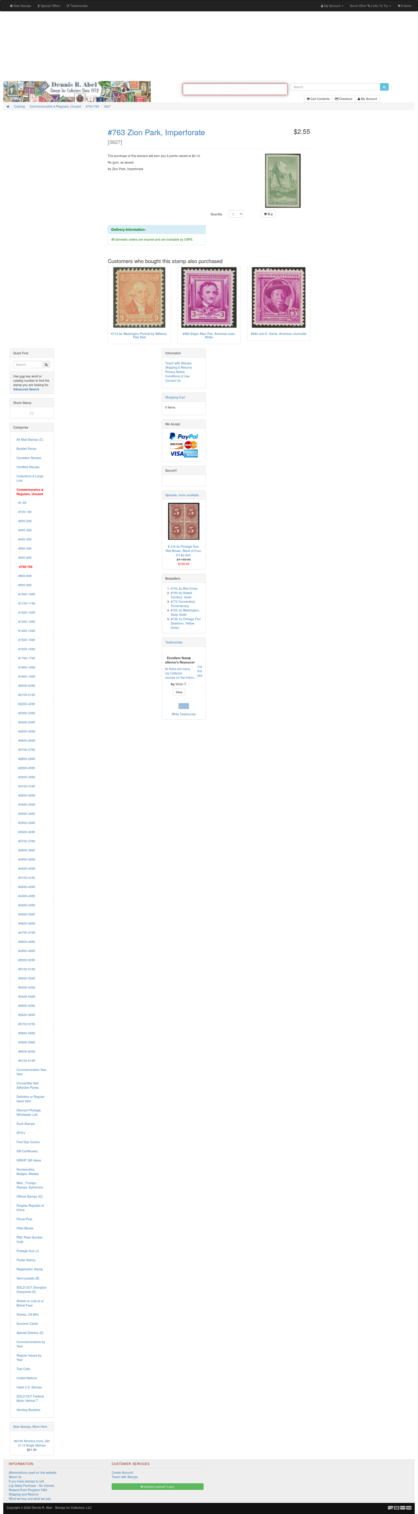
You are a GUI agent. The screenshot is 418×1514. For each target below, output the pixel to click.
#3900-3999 (26, 859)
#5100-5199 (26, 969)
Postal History (26, 1260)
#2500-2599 (26, 731)
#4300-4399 (26, 896)
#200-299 (24, 521)
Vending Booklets (28, 1410)
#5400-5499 (26, 996)
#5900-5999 (26, 1042)
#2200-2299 (26, 704)
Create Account (122, 1472)
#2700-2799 (26, 749)
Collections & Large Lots (30, 478)
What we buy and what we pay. (30, 1498)
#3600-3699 (26, 832)
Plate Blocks (25, 1228)
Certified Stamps (28, 467)
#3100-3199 (26, 786)
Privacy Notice (175, 372)
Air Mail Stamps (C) (30, 439)
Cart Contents (320, 98)
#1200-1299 (26, 612)
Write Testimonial (184, 714)
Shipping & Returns (178, 367)
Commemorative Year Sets (32, 1071)
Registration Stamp (30, 1269)
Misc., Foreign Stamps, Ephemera (30, 1185)
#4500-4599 (26, 914)
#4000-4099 (26, 868)
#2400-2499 (26, 722)
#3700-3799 (26, 841)
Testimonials (173, 642)
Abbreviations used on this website (32, 1472)
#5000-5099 (26, 960)
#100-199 (24, 512)
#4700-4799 (26, 932)
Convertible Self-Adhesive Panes (28, 1085)
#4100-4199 (26, 877)
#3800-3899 (26, 850)
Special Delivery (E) (30, 1332)
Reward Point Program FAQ (28, 1490)
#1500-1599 (26, 640)
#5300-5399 (26, 987)
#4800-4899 (26, 941)
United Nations (27, 1378)
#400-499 (24, 539)
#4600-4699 (26, 923)
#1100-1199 (26, 603)
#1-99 (21, 502)
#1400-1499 (26, 630)
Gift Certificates (27, 1151)
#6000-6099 (26, 1051)
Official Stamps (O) (30, 1196)
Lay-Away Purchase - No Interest (31, 1485)
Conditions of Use (177, 376)
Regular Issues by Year (29, 1357)
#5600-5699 (26, 1015)
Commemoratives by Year (31, 1344)
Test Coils (23, 1369)
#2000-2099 (26, 685)
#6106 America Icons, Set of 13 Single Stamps (32, 1443)
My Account (368, 98)
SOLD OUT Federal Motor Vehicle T (30, 1398)
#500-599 (24, 548)
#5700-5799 (26, 1024)
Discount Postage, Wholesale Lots (29, 1112)
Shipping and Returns (24, 1494)
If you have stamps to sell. (27, 1481)
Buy (270, 214)
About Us (15, 1477)
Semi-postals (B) (28, 1278)
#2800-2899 (26, 758)
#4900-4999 (26, 951)
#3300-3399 (26, 804)
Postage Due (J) (28, 1251)
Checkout (345, 98)
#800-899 (24, 576)
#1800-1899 (26, 667)
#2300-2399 (26, 713)
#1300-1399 (26, 621)
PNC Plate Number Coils (30, 1239)
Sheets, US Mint (28, 1314)
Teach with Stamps (178, 363)
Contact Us (172, 380)
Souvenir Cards (27, 1323)
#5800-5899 (26, 1033)
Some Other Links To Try (369, 5)
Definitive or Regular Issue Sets (31, 1098)
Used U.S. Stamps (29, 1387)
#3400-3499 (26, 813)
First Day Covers (28, 1142)
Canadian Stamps (29, 458)
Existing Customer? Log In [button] (159, 1486)
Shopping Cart (175, 397)
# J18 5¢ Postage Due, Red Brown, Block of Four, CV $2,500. (184, 550)
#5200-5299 (26, 978)
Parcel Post (24, 1219)
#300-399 (24, 530)
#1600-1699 (26, 649)
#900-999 (24, 585)
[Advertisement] (209, 46)
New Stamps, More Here (30, 1426)
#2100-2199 (26, 694)
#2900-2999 (26, 768)
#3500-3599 (26, 822)
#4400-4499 (26, 905)
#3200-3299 (26, 795)
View (183, 690)
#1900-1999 (26, 676)
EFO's (21, 1133)
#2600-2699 (26, 740)
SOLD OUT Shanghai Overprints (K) (31, 1289)
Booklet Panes (26, 448)
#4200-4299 (26, 886)
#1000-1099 (26, 594)
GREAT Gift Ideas (29, 1160)
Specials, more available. (182, 495)
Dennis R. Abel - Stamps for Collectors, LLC (62, 1507)
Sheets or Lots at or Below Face (30, 1303)
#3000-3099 (26, 777)
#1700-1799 (26, 658)
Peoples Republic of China (30, 1207)
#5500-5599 (26, 1005)
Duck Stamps (26, 1123)
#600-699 (24, 557)
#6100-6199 (26, 1060)
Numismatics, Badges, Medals (28, 1171)
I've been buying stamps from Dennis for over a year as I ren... (182, 670)
